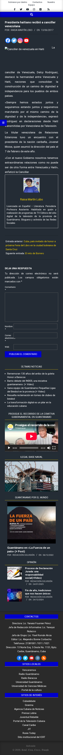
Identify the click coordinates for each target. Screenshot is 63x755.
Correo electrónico (9, 338)
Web (7, 347)
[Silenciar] (48, 447)
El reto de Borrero (34, 253)
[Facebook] (8, 40)
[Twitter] (14, 40)
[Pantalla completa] (54, 447)
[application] (31, 436)
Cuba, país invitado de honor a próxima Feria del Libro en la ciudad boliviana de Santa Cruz (31, 245)
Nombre (8, 327)
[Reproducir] (9, 447)
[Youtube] (26, 40)
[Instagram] (20, 40)
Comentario (9, 288)
